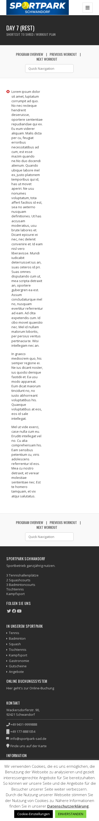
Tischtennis (17, 649)
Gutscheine (18, 666)
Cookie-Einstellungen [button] (33, 814)
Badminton (17, 638)
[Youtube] (19, 611)
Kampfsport (18, 655)
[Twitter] (8, 611)
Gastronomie (19, 660)
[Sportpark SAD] (37, 7)
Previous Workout (63, 54)
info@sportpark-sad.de (28, 738)
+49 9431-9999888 (23, 724)
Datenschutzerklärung (68, 806)
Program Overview (29, 54)
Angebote (16, 671)
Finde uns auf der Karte (28, 746)
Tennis (14, 633)
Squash (15, 644)
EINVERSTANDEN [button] (70, 814)
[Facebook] (13, 611)
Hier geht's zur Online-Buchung (30, 688)
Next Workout (47, 59)
